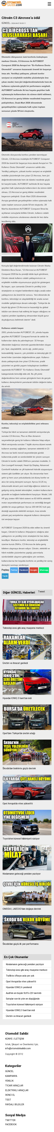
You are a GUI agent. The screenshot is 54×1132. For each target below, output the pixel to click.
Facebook (24, 570)
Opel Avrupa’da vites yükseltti (18, 803)
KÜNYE (8, 1038)
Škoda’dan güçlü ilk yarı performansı (21, 944)
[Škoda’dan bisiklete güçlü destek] (27, 764)
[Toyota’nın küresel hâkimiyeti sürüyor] (27, 834)
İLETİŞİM (19, 1038)
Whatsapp (44, 570)
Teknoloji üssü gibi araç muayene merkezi (23, 628)
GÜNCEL (9, 1071)
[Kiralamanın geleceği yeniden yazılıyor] (27, 869)
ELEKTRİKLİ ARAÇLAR (16, 1090)
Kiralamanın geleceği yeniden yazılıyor (22, 873)
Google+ (33, 570)
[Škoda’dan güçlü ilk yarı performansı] (27, 939)
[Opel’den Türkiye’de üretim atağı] (27, 729)
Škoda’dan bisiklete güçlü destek (19, 768)
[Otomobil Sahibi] (11, 5)
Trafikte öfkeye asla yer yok (20, 975)
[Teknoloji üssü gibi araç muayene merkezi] (27, 623)
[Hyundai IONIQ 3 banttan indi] (27, 694)
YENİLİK (9, 1080)
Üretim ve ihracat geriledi (15, 663)
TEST (8, 1099)
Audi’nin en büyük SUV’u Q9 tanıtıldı (23, 993)
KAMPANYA (11, 1076)
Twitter (14, 570)
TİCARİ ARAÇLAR (14, 1085)
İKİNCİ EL (10, 1095)
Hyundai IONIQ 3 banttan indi (17, 698)
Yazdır (5, 576)
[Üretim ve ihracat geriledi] (27, 659)
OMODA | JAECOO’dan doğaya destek (22, 908)
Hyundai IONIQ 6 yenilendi (19, 987)
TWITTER (10, 1120)
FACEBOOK (11, 1124)
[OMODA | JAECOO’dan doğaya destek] (27, 904)
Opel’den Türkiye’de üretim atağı (19, 733)
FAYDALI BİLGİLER (14, 1104)
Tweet (41, 591)
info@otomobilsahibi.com (18, 1048)
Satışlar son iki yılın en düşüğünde (23, 998)
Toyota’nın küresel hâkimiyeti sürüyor (21, 838)
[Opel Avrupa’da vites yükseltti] (27, 799)
